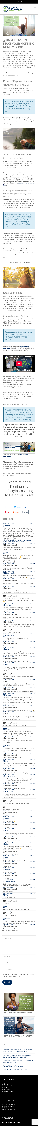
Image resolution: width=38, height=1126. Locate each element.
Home (6, 1084)
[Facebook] (3, 1122)
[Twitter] (6, 1122)
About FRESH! (8, 1086)
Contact (6, 1088)
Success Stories (9, 1092)
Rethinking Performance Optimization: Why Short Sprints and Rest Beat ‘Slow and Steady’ (17, 1056)
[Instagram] (17, 1122)
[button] (35, 8)
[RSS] (19, 1122)
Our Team (7, 1090)
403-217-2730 (11, 1109)
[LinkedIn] (11, 1122)
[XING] (14, 1122)
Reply (32, 523)
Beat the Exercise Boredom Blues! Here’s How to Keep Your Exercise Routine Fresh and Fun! (17, 1050)
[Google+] (9, 1122)
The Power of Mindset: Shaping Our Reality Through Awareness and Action (18, 1061)
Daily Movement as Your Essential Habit (15, 1069)
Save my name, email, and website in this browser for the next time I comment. (19, 975)
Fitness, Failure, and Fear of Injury (13, 1066)
